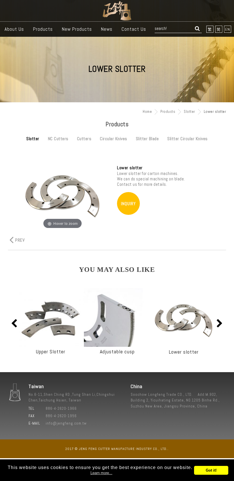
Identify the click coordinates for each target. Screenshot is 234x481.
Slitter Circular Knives (187, 139)
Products (43, 29)
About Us (14, 29)
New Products (77, 29)
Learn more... (101, 473)
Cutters (84, 139)
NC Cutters (58, 139)
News (106, 29)
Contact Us (134, 29)
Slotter (189, 111)
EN (227, 29)
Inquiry (128, 203)
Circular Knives (113, 139)
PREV (20, 240)
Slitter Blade (147, 139)
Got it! (211, 470)
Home (147, 111)
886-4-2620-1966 (61, 408)
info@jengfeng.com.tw (66, 423)
